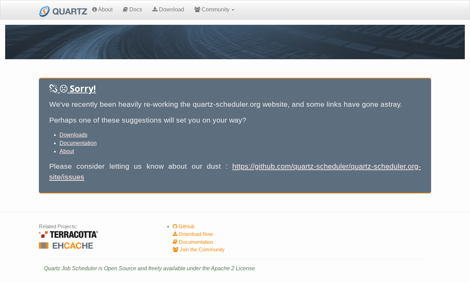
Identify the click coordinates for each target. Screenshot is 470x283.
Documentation (78, 143)
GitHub (185, 226)
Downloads (73, 135)
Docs (135, 9)
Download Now (195, 234)
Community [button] (215, 9)
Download (171, 9)
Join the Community (201, 249)
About (105, 9)
